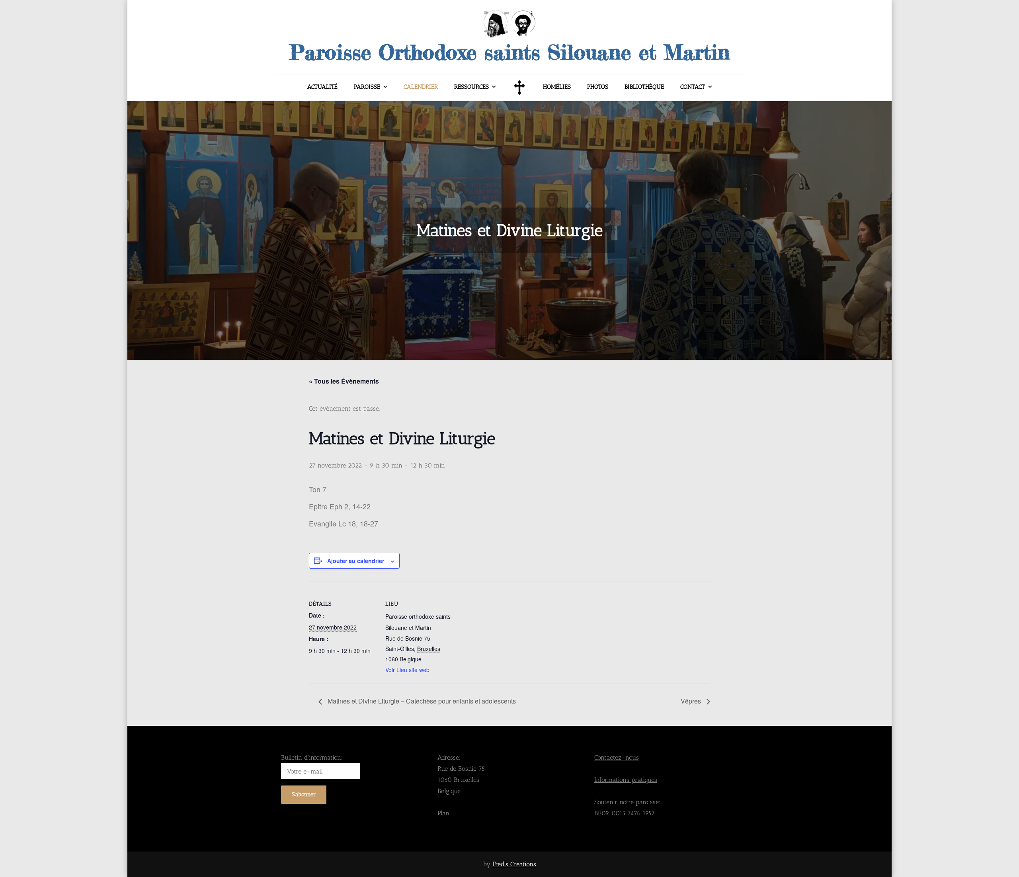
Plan (443, 813)
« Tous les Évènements (344, 381)
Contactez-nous (616, 757)
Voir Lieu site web (407, 670)
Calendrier (421, 86)
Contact (692, 86)
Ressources (471, 86)
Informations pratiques (625, 779)
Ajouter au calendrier (355, 561)
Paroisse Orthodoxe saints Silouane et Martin (509, 52)
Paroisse (367, 86)
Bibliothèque (644, 86)
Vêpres (692, 700)
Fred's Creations (514, 864)
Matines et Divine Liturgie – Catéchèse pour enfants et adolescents (421, 700)
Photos (597, 86)
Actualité (322, 86)
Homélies (557, 86)
